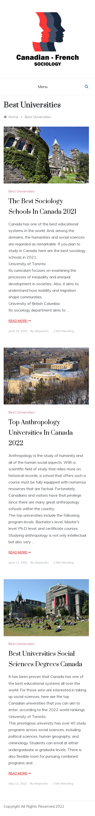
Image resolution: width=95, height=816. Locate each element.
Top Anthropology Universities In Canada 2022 (41, 432)
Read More (18, 321)
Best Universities (22, 191)
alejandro (42, 331)
